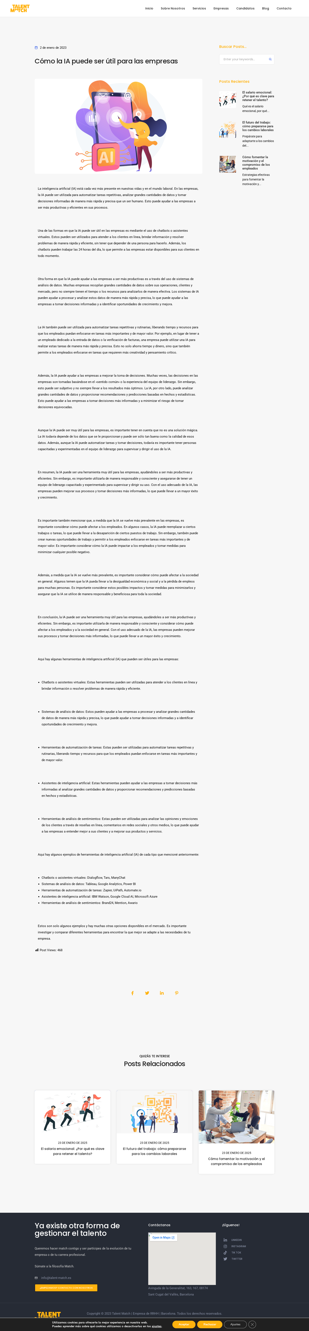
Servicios (199, 8)
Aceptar (184, 1324)
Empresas (221, 8)
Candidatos (245, 8)
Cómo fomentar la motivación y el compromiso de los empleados (236, 1161)
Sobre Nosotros (173, 8)
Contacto (284, 8)
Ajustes (235, 1324)
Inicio (149, 8)
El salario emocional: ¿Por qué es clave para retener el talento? (72, 1151)
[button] (66, 1288)
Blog (265, 8)
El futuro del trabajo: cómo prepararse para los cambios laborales (154, 1151)
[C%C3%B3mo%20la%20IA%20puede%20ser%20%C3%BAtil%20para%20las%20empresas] (132, 993)
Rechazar (209, 1324)
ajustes (156, 1326)
